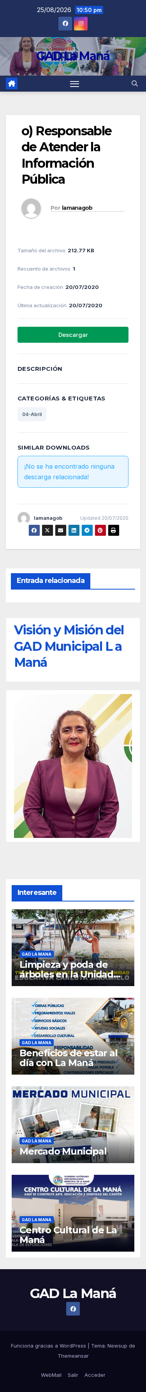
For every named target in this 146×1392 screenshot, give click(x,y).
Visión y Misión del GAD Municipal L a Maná (69, 646)
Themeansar (73, 1356)
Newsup (117, 1345)
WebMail (51, 1375)
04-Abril (32, 414)
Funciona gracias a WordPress (49, 1345)
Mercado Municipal (63, 1151)
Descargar (73, 334)
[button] (135, 83)
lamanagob (77, 207)
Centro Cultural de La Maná (68, 1234)
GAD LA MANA (36, 954)
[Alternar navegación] (74, 83)
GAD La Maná (72, 56)
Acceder (95, 1375)
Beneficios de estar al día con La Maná (68, 1057)
